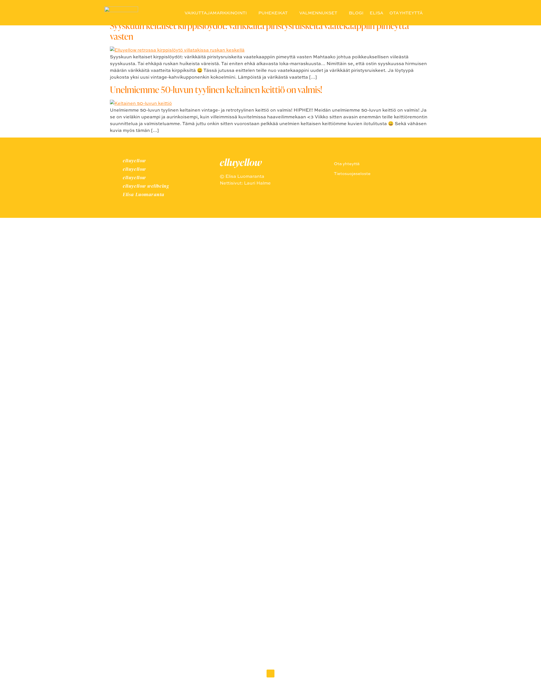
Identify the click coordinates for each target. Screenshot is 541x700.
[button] (430, 13)
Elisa (376, 13)
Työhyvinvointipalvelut (270, 422)
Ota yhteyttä (406, 13)
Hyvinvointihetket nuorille (270, 391)
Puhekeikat (273, 13)
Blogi (356, 13)
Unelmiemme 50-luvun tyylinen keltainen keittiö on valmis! (216, 89)
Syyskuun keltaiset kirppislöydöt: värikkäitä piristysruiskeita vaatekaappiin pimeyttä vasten (259, 31)
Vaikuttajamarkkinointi (216, 13)
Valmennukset (318, 13)
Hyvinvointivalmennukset (271, 454)
